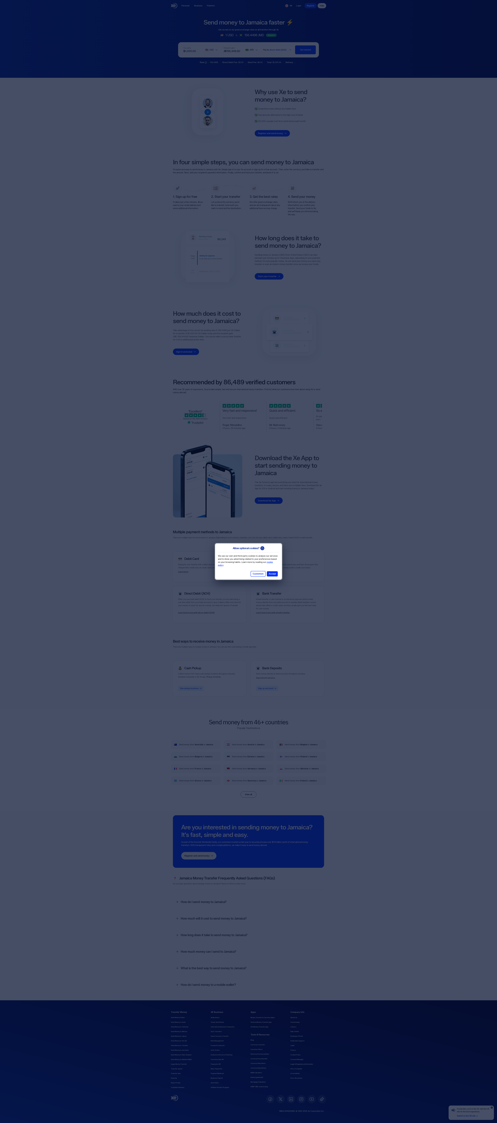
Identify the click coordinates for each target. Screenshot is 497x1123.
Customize (258, 574)
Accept (272, 574)
